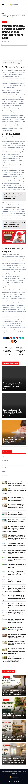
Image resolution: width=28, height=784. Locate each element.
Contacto (4, 475)
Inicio (3, 456)
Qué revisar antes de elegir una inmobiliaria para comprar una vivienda (13, 385)
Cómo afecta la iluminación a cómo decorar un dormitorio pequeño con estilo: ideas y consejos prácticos (14, 761)
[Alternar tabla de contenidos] (18, 62)
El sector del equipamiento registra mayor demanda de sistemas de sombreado (15, 629)
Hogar (3, 464)
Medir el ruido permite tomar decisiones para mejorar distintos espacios (13, 439)
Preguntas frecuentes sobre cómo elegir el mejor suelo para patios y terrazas (16, 605)
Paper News (21, 771)
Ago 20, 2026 (8, 388)
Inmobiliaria (5, 468)
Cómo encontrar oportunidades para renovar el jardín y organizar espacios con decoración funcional (13, 717)
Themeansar (14, 773)
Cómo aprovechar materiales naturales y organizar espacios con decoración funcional (16, 499)
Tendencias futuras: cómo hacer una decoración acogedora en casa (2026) (17, 566)
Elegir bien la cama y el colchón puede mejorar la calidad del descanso (12, 412)
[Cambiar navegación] (3, 4)
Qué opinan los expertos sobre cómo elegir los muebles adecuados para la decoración (16, 581)
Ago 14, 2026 (8, 443)
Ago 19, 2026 (8, 415)
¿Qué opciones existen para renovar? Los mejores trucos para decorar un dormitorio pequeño (17, 545)
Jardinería (6, 699)
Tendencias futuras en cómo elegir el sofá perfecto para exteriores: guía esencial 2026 (16, 483)
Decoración (5, 460)
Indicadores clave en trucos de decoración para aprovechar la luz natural (16, 643)
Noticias (5, 22)
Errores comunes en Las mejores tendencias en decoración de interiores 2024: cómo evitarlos (17, 636)
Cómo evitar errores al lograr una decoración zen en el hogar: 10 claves (17, 552)
